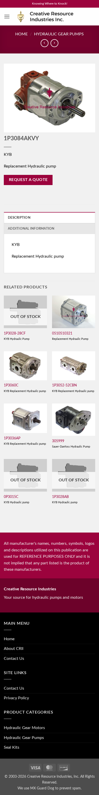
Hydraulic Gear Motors (24, 728)
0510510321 (62, 333)
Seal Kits (11, 747)
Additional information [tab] (31, 228)
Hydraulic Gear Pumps (59, 34)
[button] (7, 16)
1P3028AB (60, 497)
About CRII (13, 649)
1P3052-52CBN (64, 385)
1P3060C (11, 385)
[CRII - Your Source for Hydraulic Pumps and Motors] (52, 17)
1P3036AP (12, 438)
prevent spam (70, 788)
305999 (58, 441)
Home (21, 34)
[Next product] (44, 43)
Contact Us (14, 659)
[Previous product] (54, 43)
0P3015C (11, 497)
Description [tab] (19, 217)
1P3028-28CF (15, 333)
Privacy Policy (16, 698)
